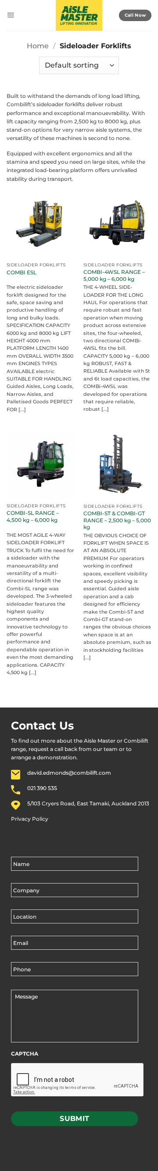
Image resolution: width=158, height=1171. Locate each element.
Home (38, 46)
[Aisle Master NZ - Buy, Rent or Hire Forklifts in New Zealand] (79, 15)
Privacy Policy (29, 818)
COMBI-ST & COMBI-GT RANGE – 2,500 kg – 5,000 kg (117, 520)
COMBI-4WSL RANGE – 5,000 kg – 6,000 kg (114, 275)
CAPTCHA (24, 1053)
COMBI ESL (21, 272)
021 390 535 (42, 788)
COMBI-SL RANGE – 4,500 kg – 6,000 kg (33, 516)
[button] (10, 15)
